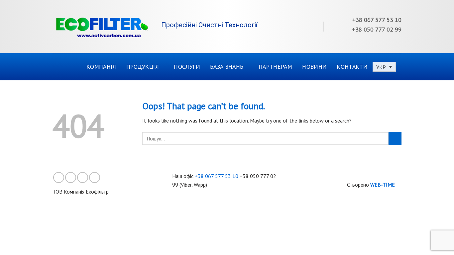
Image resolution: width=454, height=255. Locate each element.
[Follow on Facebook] (58, 177)
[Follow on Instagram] (70, 177)
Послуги (187, 66)
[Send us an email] (94, 177)
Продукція (142, 66)
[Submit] (395, 138)
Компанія (101, 66)
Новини (314, 66)
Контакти (352, 66)
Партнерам (275, 66)
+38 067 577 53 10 (216, 176)
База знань (227, 66)
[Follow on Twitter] (82, 177)
